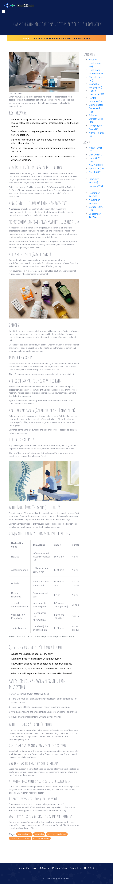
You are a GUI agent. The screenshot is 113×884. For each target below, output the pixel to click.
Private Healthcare (95, 63)
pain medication (24, 834)
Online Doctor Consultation (96, 108)
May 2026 (96, 164)
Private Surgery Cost (96, 119)
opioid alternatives (41, 838)
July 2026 (96, 154)
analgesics (39, 834)
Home (26, 38)
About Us (24, 867)
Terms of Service (40, 867)
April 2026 (96, 168)
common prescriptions (56, 834)
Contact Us (75, 867)
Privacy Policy (59, 867)
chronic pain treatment (20, 838)
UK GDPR (89, 867)
